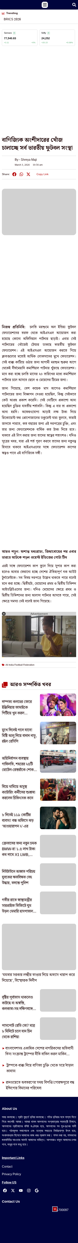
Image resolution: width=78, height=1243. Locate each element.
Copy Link (42, 173)
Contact (7, 1166)
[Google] (37, 1190)
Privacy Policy (11, 1174)
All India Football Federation (19, 665)
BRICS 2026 (12, 19)
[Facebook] (5, 1190)
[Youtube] (21, 1190)
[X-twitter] (13, 1190)
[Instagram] (29, 1190)
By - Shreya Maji (26, 159)
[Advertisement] (39, 93)
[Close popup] (55, 1209)
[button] (45, 5)
